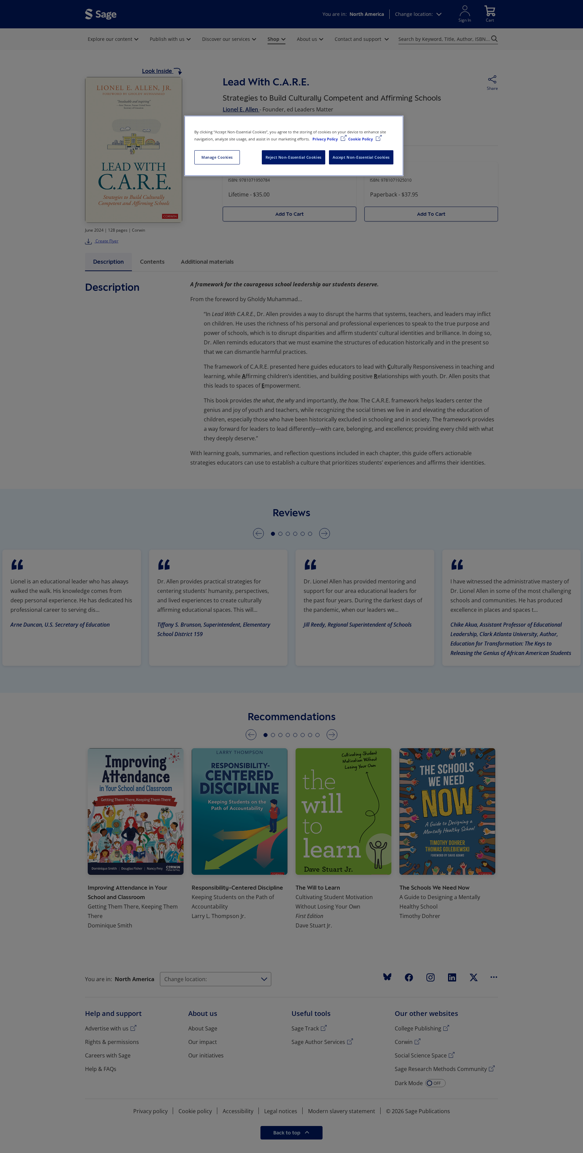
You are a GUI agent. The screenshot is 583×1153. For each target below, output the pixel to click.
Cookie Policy (361, 138)
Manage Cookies (217, 157)
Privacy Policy (325, 138)
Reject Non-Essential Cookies (294, 157)
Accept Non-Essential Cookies (361, 157)
